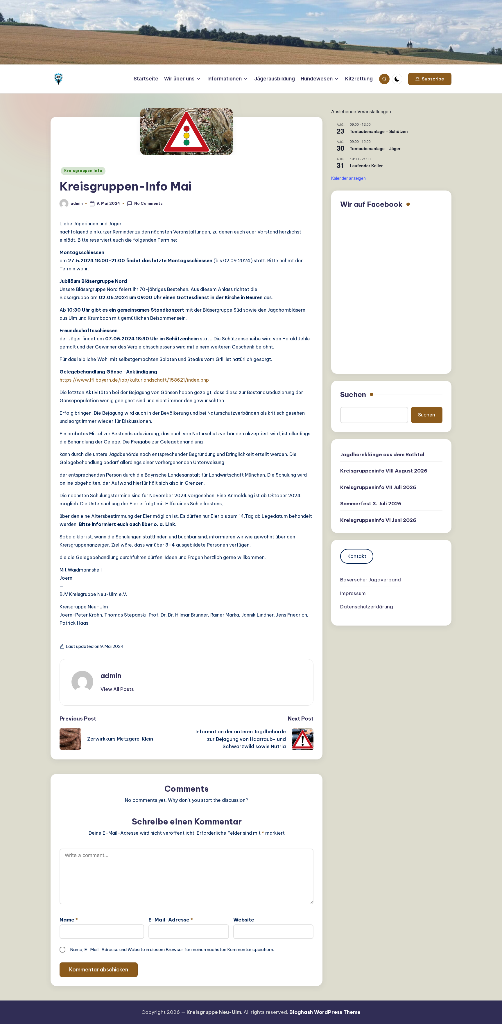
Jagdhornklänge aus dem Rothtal (382, 454)
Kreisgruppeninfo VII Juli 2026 (378, 487)
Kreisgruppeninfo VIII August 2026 (383, 471)
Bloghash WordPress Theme (325, 1012)
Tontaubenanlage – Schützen (379, 131)
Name (69, 920)
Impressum (353, 593)
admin (111, 675)
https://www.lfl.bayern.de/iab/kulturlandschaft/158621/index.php (134, 380)
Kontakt (356, 556)
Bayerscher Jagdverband (370, 580)
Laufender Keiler (366, 165)
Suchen (353, 394)
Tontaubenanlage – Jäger (375, 148)
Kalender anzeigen (348, 178)
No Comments (148, 203)
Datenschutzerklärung (366, 607)
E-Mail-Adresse (170, 920)
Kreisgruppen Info (83, 170)
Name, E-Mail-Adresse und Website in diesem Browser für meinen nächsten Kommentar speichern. (172, 949)
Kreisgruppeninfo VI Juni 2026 (378, 520)
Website (243, 920)
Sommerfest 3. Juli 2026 (370, 504)
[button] (429, 79)
